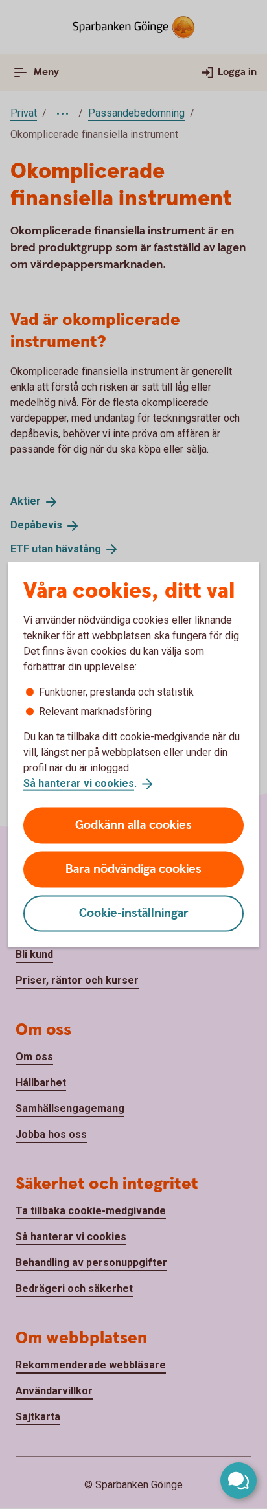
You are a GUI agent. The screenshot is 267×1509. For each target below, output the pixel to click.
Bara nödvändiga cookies (133, 869)
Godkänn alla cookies (133, 825)
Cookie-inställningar (134, 913)
